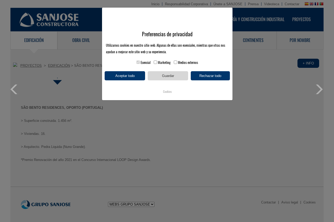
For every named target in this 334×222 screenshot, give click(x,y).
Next (319, 89)
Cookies (167, 92)
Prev (15, 89)
